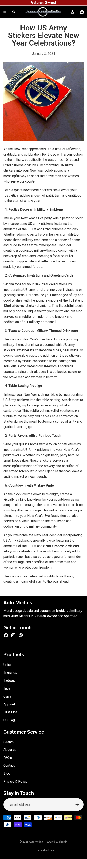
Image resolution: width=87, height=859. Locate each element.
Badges (9, 680)
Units (7, 665)
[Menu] (5, 12)
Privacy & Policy (15, 781)
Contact (9, 766)
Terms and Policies (43, 850)
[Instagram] (13, 635)
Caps (7, 696)
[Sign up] (77, 804)
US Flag (9, 720)
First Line (10, 712)
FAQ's (7, 758)
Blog (6, 774)
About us (9, 750)
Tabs (7, 688)
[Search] (14, 12)
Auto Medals (36, 841)
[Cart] (82, 12)
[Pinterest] (20, 635)
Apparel (9, 704)
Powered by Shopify (56, 841)
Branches (10, 673)
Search (8, 742)
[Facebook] (5, 635)
